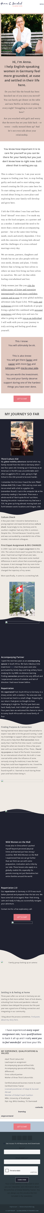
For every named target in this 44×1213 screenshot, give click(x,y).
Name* (22, 1148)
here (12, 667)
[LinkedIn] (24, 1138)
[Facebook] (14, 1138)
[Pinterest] (30, 1138)
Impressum (13, 1207)
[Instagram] (19, 1138)
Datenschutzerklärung (27, 1207)
